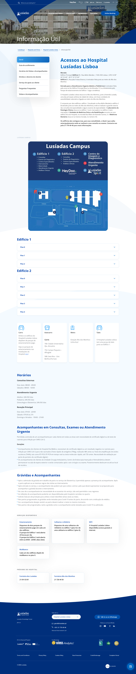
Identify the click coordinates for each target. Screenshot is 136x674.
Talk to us (99, 2)
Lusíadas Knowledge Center (24, 619)
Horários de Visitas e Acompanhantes (33, 71)
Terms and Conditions (23, 655)
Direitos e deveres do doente (30, 77)
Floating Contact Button (130, 666)
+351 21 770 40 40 (60, 627)
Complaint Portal (114, 655)
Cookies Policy (59, 655)
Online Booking (110, 13)
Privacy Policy (42, 655)
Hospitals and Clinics (55, 13)
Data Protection (76, 655)
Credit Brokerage (95, 655)
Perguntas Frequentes (27, 88)
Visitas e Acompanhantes (28, 94)
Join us (92, 2)
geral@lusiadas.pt (60, 623)
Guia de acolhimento (27, 65)
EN (117, 2)
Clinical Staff (70, 13)
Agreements (82, 13)
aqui (26, 354)
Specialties (93, 13)
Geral (21, 59)
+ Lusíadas (107, 2)
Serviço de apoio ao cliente (29, 83)
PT (113, 2)
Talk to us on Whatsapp (109, 617)
